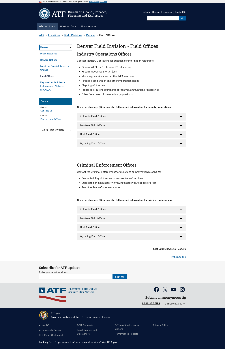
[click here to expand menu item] (70, 47)
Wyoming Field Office (92, 143)
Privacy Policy (160, 325)
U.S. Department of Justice (95, 317)
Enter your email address (53, 272)
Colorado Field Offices (93, 116)
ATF (41, 35)
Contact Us (180, 12)
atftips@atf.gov (174, 303)
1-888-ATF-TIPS (151, 303)
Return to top (178, 257)
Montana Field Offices (92, 125)
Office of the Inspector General (127, 327)
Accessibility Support (50, 330)
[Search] (182, 18)
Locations (167, 12)
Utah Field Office (89, 134)
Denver (90, 35)
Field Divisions (73, 35)
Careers (156, 12)
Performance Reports (126, 333)
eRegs (146, 12)
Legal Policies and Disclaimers (87, 332)
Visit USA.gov (109, 342)
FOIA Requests (85, 325)
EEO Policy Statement (51, 335)
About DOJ (44, 325)
